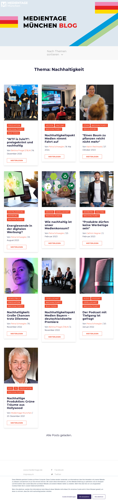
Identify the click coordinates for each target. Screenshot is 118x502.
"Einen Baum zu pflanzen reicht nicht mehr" (94, 138)
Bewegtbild (14, 299)
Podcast (96, 299)
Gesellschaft (62, 212)
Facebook (59, 470)
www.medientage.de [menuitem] (32, 470)
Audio (86, 299)
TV (16, 388)
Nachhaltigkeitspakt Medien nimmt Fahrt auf (60, 138)
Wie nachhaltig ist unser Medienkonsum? (58, 225)
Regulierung (90, 129)
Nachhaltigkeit (15, 129)
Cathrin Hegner (94, 233)
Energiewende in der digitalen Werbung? (19, 229)
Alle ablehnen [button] (99, 497)
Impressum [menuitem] (28, 474)
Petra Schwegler (56, 147)
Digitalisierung (16, 212)
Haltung (60, 125)
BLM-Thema (13, 133)
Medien (49, 125)
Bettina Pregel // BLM (21, 150)
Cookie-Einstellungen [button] (69, 497)
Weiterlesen (16, 160)
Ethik (86, 125)
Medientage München (21, 413)
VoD (10, 388)
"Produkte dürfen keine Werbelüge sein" (96, 225)
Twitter (57, 474)
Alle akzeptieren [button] (84, 497)
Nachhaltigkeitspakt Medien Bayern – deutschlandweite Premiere (60, 317)
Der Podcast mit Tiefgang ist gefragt (94, 315)
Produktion (14, 125)
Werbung (13, 216)
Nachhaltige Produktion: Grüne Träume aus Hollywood (21, 403)
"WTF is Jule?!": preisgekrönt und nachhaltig (20, 142)
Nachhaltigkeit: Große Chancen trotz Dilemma (18, 315)
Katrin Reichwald (94, 147)
